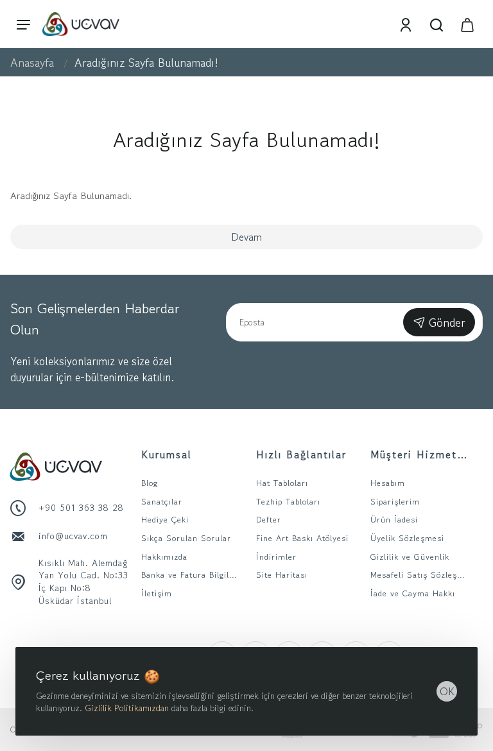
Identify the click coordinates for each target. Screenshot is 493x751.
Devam (246, 237)
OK (447, 691)
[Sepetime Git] (467, 24)
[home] (32, 62)
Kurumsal (166, 454)
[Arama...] (436, 24)
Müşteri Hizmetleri (420, 454)
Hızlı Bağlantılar (301, 454)
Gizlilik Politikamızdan (127, 708)
